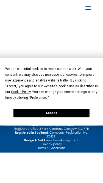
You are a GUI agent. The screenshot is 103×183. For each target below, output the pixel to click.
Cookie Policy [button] (20, 92)
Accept (51, 113)
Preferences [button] (39, 97)
